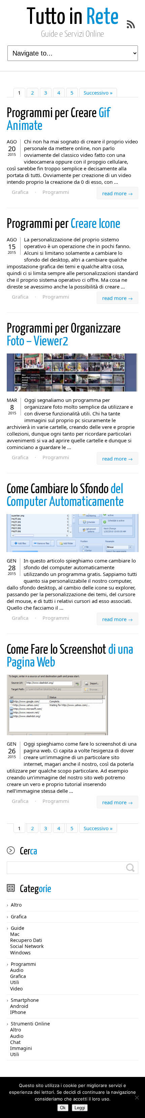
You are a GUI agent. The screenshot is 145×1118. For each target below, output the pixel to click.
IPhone (18, 1012)
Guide (17, 928)
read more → (117, 193)
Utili (14, 982)
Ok (63, 1107)
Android (19, 1006)
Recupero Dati (26, 940)
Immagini (21, 1048)
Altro (16, 905)
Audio (16, 970)
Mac (15, 934)
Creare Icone (63, 224)
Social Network (27, 946)
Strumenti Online (30, 1023)
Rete (73, 18)
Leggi (80, 1107)
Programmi (55, 192)
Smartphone (25, 1000)
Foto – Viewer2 (64, 335)
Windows (20, 952)
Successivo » (98, 92)
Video (16, 988)
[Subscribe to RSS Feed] (131, 24)
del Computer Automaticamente (65, 496)
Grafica (20, 192)
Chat (15, 1042)
